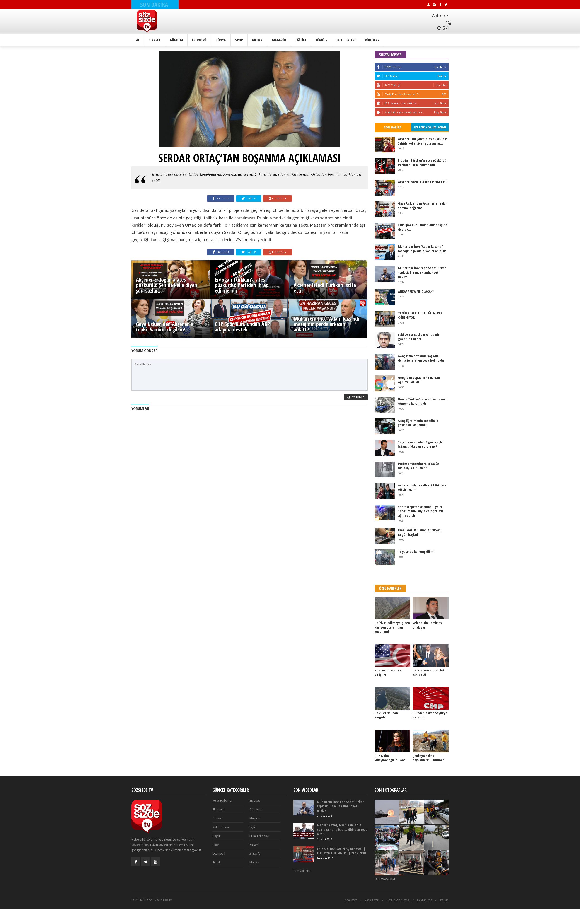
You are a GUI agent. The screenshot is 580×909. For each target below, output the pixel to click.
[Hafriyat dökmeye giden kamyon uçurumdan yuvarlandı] (393, 608)
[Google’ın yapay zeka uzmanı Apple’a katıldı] (385, 383)
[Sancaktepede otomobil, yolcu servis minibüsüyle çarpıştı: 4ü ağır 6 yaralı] (385, 512)
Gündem (176, 40)
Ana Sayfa (351, 900)
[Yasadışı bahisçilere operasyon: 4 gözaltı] (387, 862)
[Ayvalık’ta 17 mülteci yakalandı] (411, 862)
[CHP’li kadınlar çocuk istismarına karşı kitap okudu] (387, 837)
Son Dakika (392, 127)
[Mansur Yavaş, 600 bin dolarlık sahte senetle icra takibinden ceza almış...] (303, 831)
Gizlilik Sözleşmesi (398, 900)
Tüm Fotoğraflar (385, 878)
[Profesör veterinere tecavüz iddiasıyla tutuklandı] (385, 469)
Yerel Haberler (222, 800)
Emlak (217, 862)
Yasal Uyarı (372, 900)
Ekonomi (199, 40)
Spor (239, 40)
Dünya (221, 40)
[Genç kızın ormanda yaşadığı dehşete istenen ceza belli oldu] (385, 362)
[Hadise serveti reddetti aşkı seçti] (431, 655)
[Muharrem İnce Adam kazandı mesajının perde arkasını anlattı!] (385, 252)
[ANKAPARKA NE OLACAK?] (385, 297)
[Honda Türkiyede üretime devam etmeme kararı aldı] (385, 405)
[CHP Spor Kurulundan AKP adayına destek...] (385, 231)
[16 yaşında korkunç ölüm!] (385, 557)
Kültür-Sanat (221, 827)
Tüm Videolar (302, 871)
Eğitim (300, 40)
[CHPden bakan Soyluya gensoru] (431, 698)
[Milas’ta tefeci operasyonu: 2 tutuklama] (411, 837)
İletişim (444, 900)
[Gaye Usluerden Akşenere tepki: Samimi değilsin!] (385, 209)
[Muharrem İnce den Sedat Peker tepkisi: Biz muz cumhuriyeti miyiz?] (385, 274)
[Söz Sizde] (157, 21)
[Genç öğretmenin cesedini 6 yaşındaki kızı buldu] (385, 426)
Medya (257, 40)
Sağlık (217, 836)
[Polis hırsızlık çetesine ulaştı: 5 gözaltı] (411, 812)
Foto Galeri (346, 40)
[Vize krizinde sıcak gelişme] (393, 655)
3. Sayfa (255, 853)
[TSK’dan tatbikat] (387, 812)
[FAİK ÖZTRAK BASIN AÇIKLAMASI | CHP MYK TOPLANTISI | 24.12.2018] (303, 854)
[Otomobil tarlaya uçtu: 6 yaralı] (436, 862)
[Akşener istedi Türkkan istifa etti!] (385, 188)
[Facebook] (378, 67)
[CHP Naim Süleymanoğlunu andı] (393, 741)
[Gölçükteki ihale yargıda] (393, 698)
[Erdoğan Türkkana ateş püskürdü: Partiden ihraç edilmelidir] (385, 166)
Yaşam (254, 845)
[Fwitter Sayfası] (145, 861)
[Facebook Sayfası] (135, 861)
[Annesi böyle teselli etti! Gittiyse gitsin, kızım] (385, 491)
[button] (427, 15)
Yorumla (357, 397)
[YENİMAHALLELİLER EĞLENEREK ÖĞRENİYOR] (385, 319)
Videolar (372, 40)
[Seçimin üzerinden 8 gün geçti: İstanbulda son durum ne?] (385, 448)
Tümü (320, 40)
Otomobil (219, 853)
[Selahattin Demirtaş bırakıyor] (431, 608)
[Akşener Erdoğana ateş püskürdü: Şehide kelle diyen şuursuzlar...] (385, 144)
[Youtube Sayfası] (155, 861)
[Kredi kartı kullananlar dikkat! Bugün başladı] (385, 536)
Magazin (279, 40)
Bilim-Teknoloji (259, 836)
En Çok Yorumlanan (430, 127)
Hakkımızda (424, 900)
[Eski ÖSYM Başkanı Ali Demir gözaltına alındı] (385, 340)
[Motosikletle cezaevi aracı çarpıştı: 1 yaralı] (436, 837)
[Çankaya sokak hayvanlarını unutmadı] (431, 741)
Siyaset (155, 40)
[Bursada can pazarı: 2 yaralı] (436, 812)
